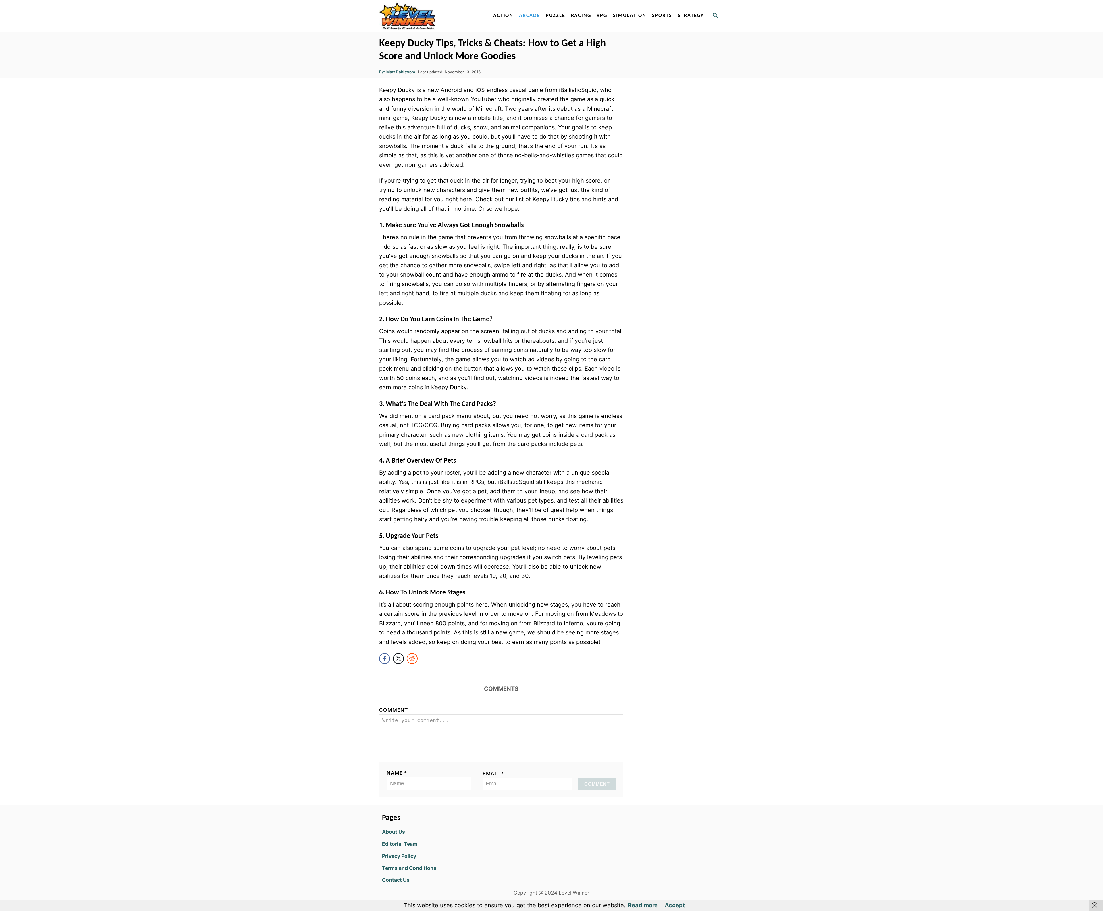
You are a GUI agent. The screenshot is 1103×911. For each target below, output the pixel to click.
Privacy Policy (399, 856)
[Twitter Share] (398, 658)
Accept (675, 905)
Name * (397, 773)
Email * (493, 773)
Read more (643, 905)
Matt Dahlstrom (400, 72)
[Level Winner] (428, 16)
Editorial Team (399, 844)
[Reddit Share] (412, 658)
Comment (393, 710)
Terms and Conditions (409, 868)
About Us (393, 832)
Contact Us (396, 880)
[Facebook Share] (384, 658)
